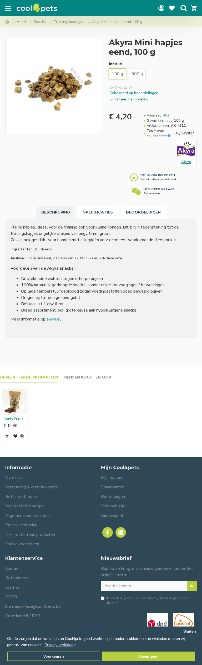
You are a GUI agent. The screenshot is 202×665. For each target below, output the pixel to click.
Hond (21, 21)
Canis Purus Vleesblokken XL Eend (15, 419)
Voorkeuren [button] (53, 656)
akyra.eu (54, 319)
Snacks (40, 21)
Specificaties (98, 212)
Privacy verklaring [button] (59, 645)
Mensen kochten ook (87, 377)
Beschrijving (55, 212)
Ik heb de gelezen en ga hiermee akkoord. (147, 600)
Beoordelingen (143, 212)
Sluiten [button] (189, 631)
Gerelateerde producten (29, 377)
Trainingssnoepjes (69, 21)
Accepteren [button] (148, 656)
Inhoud (115, 64)
